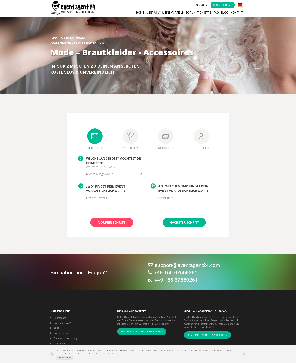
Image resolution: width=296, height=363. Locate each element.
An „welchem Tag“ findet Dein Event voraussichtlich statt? (183, 188)
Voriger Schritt (111, 222)
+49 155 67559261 (176, 272)
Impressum (60, 318)
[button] (240, 5)
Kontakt (237, 12)
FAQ (216, 12)
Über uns (153, 12)
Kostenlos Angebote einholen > (139, 331)
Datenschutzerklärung (66, 338)
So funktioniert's (198, 12)
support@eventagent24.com (187, 265)
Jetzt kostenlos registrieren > (205, 335)
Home (140, 12)
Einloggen (200, 5)
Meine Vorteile (172, 12)
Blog (224, 12)
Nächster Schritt (184, 222)
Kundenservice (62, 333)
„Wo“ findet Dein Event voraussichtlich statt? (105, 189)
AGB (56, 328)
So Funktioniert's (63, 323)
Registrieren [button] (222, 5)
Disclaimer (59, 344)
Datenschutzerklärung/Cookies (102, 354)
